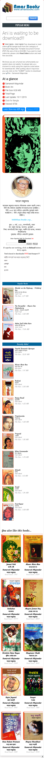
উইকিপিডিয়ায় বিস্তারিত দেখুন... (22, 220)
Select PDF (32, 109)
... (30, 530)
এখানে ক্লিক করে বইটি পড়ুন (13, 109)
